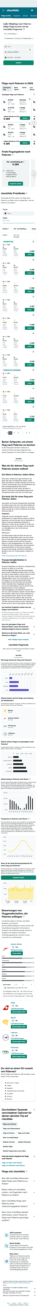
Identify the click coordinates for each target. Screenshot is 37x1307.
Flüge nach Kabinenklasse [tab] (11, 1128)
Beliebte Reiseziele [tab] (24, 1142)
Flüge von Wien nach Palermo (12, 1163)
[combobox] (20, 213)
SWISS (13, 1003)
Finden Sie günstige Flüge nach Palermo (14, 556)
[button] (3, 10)
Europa (14, 1303)
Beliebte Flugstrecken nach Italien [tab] (14, 1151)
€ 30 (5, 24)
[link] (15, 184)
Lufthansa (14, 1032)
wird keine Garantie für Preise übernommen (18, 1283)
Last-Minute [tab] (32, 88)
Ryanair (13, 1018)
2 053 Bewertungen (17, 1008)
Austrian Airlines (16, 944)
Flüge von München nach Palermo (13, 1165)
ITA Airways (14, 1047)
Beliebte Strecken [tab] (9, 1142)
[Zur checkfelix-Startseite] (13, 10)
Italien (19, 1303)
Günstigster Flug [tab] (7, 88)
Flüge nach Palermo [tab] (9, 1124)
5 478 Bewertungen (17, 1023)
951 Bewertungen (17, 950)
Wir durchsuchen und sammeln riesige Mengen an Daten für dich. (16, 1292)
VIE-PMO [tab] (18, 459)
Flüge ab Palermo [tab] (9, 1133)
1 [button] (10, 433)
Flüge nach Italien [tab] (24, 1133)
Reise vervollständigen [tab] (10, 1137)
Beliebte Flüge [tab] (8, 1146)
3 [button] (18, 433)
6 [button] (26, 433)
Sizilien (25, 1303)
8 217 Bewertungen (17, 1038)
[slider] (35, 223)
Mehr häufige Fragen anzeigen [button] (18, 639)
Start (8, 1303)
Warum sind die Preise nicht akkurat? (16, 1295)
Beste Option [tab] (16, 88)
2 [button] (14, 433)
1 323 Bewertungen (17, 1053)
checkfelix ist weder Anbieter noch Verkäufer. (15, 1288)
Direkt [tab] (24, 87)
